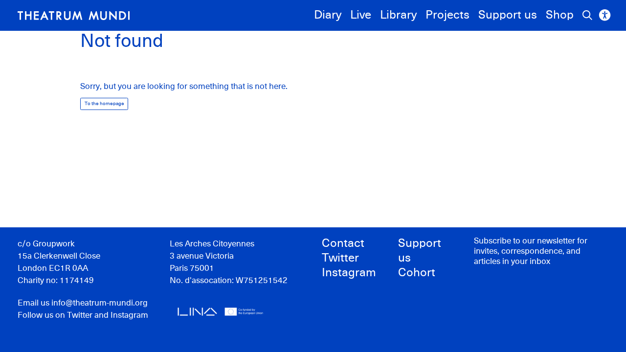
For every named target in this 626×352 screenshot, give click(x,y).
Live (360, 15)
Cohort (416, 273)
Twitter (79, 315)
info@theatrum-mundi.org (99, 303)
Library (398, 15)
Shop (560, 15)
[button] (74, 15)
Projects (447, 15)
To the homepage (104, 103)
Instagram (129, 315)
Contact (343, 243)
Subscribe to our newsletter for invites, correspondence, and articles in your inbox (530, 251)
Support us (507, 15)
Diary (327, 15)
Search (587, 15)
